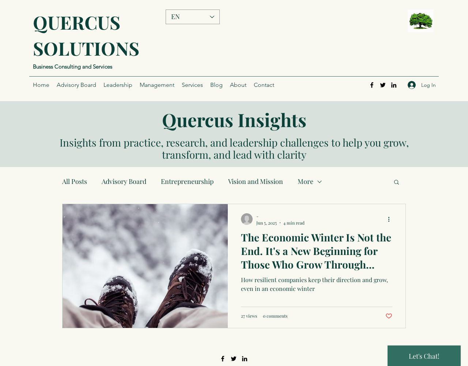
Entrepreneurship (187, 181)
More (305, 181)
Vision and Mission (255, 181)
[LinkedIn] (393, 85)
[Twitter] (382, 85)
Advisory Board (124, 181)
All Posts (74, 181)
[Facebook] (371, 85)
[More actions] (391, 219)
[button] (396, 182)
